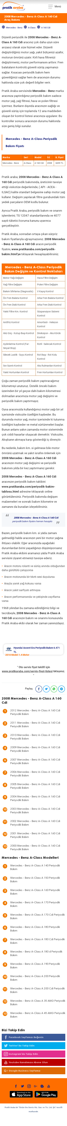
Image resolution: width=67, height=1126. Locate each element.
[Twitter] (46, 689)
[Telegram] (61, 689)
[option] (33, 649)
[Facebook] (38, 689)
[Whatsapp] (54, 689)
